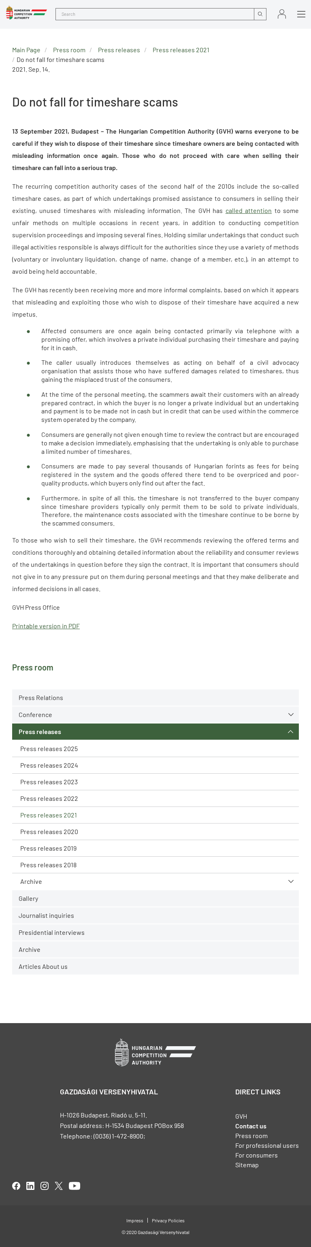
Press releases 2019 (48, 848)
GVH (241, 1116)
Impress (134, 1220)
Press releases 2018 (48, 864)
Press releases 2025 (49, 748)
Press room (69, 49)
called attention (249, 210)
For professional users (267, 1145)
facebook (16, 1186)
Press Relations (41, 697)
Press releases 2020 (49, 831)
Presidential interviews (52, 932)
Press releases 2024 (49, 765)
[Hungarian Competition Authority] (26, 12)
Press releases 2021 (48, 815)
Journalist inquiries (46, 915)
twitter (59, 1186)
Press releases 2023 (49, 781)
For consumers (256, 1155)
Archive (31, 881)
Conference (35, 714)
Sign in (282, 14)
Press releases (40, 731)
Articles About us (43, 966)
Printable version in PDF (46, 626)
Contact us (250, 1126)
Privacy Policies (168, 1220)
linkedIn (30, 1186)
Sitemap (247, 1164)
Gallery (28, 898)
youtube (74, 1186)
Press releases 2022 (49, 798)
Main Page (26, 49)
